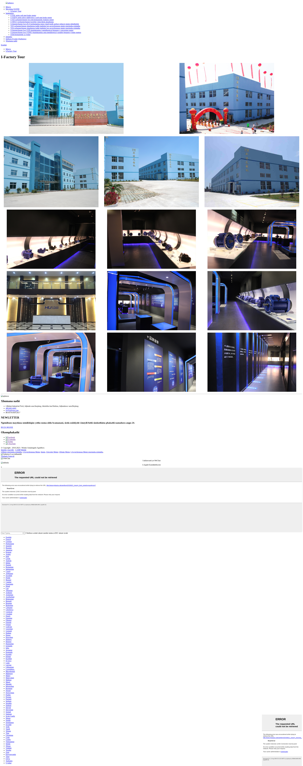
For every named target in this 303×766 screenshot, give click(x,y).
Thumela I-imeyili (7, 456)
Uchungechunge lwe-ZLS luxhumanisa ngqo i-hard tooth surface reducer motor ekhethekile (44, 24)
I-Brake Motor (64, 452)
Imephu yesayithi (7, 450)
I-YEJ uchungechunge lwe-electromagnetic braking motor (32, 20)
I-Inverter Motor (52, 452)
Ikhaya (8, 7)
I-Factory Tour (15, 11)
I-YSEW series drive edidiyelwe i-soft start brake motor (31, 18)
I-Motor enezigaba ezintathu (11, 452)
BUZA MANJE (7, 427)
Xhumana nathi (11, 41)
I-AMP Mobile (20, 450)
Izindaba (9, 37)
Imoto (43, 452)
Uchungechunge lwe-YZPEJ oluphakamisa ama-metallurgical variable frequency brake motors (45, 32)
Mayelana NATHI (12, 9)
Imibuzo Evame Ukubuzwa (16, 39)
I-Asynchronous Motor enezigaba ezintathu (87, 452)
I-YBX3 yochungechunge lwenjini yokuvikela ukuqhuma (32, 22)
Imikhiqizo (10, 13)
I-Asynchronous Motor (31, 452)
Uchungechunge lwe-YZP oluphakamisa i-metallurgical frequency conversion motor (41, 30)
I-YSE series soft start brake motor (23, 15)
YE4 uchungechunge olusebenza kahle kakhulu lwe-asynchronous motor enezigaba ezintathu (45, 28)
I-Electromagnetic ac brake (20, 35)
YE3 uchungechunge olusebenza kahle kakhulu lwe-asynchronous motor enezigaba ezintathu (45, 26)
